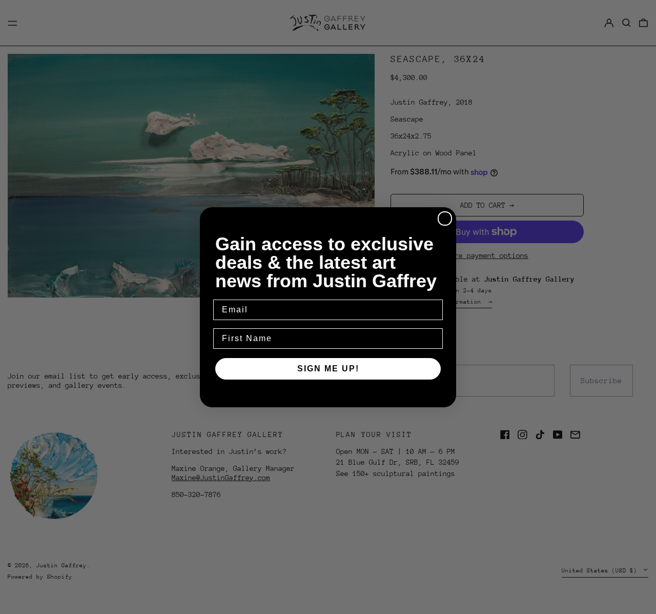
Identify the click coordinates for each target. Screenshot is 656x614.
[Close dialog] (445, 218)
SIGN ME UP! (328, 368)
